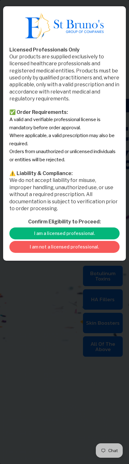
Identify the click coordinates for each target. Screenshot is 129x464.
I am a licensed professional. (64, 233)
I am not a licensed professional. (64, 246)
